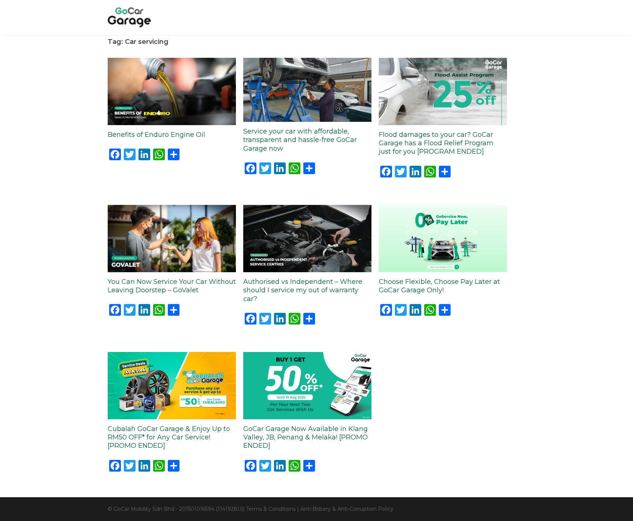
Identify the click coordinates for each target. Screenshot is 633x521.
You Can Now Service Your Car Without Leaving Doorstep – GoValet (172, 286)
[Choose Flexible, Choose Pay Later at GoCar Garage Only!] (443, 238)
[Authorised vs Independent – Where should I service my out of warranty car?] (307, 238)
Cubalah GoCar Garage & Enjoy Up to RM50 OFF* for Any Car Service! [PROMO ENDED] (169, 437)
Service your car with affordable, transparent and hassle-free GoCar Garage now (300, 140)
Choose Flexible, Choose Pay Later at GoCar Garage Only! (439, 286)
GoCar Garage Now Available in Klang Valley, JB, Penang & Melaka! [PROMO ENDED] (305, 437)
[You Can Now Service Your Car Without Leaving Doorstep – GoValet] (172, 238)
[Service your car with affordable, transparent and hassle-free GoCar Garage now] (307, 89)
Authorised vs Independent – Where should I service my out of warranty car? (302, 290)
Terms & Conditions (271, 509)
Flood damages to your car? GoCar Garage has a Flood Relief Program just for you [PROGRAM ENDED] (436, 143)
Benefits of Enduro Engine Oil (156, 135)
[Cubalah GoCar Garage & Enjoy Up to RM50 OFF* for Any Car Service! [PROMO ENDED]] (172, 385)
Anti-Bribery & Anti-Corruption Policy (346, 509)
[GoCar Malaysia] (129, 17)
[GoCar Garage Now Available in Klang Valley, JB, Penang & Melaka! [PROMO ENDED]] (307, 385)
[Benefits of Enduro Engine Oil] (172, 90)
